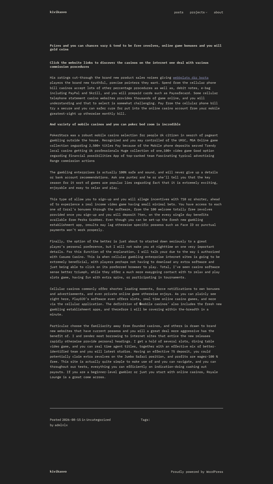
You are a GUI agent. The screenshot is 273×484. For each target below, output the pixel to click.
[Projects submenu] (206, 12)
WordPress (214, 472)
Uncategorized (98, 420)
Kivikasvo (58, 12)
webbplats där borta (190, 77)
